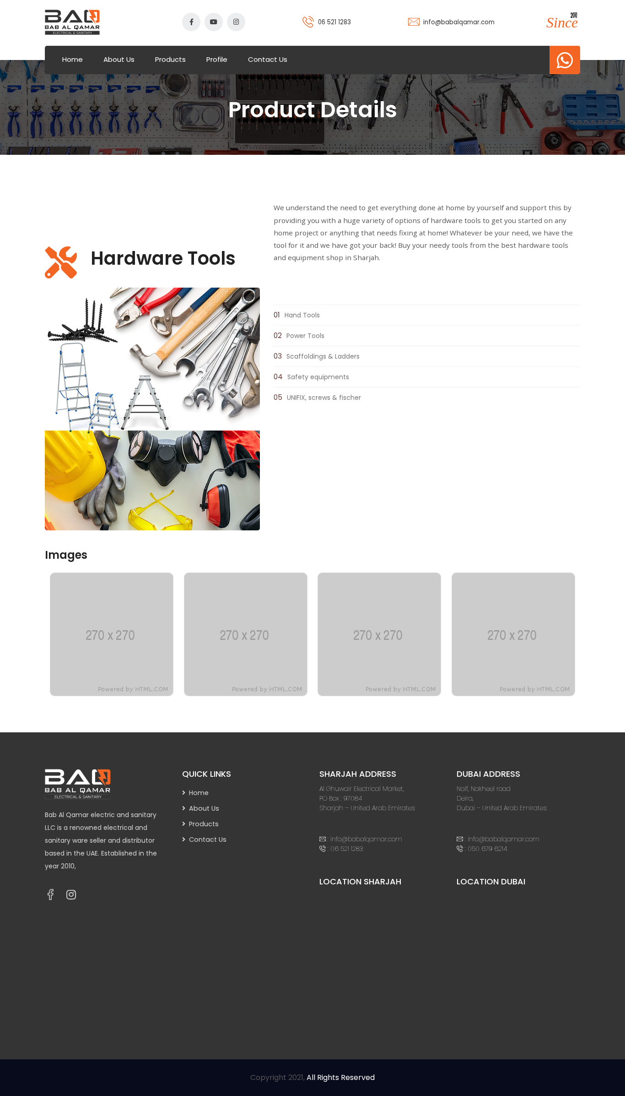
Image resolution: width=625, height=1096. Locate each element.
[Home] (86, 783)
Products (170, 59)
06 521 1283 (334, 22)
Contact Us (267, 59)
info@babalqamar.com (459, 22)
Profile (216, 59)
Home (72, 59)
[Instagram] (71, 895)
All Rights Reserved (341, 1077)
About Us (119, 59)
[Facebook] (50, 894)
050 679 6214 (487, 848)
